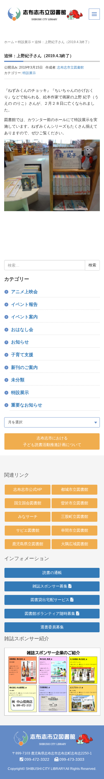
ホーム (9, 42)
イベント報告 (24, 304)
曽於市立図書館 (74, 503)
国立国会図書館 (27, 503)
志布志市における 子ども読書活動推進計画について (52, 441)
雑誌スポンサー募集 (50, 586)
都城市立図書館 (74, 489)
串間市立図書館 (74, 530)
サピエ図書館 (27, 530)
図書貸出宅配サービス (50, 599)
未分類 (17, 379)
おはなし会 (22, 329)
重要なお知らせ (26, 405)
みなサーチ (27, 516)
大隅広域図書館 (74, 544)
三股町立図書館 (74, 516)
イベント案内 (24, 316)
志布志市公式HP (27, 489)
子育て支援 (22, 354)
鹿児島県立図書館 (27, 544)
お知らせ (20, 342)
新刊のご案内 (24, 367)
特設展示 (24, 42)
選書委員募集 (52, 627)
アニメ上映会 (24, 291)
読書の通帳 (52, 572)
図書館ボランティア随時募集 (50, 613)
